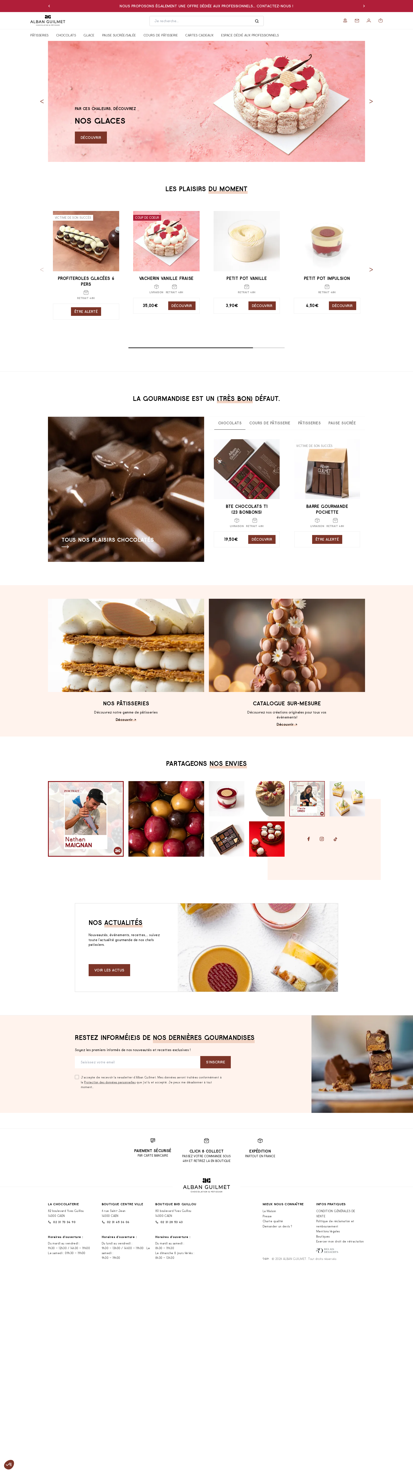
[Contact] (357, 20)
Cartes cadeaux (199, 35)
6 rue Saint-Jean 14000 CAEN (114, 1213)
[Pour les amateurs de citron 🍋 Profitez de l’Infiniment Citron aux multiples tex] (347, 799)
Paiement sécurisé (152, 1150)
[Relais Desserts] (327, 1250)
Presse (267, 1216)
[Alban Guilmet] (57, 20)
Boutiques (323, 1236)
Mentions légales (328, 1231)
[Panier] (381, 21)
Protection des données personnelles (110, 1082)
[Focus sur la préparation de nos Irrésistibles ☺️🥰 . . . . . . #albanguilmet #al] (166, 819)
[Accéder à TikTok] (335, 839)
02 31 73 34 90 (64, 1222)
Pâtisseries (39, 35)
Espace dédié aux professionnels (250, 35)
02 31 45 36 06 (118, 1222)
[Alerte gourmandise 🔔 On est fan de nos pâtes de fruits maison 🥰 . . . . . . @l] (226, 839)
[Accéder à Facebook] (308, 839)
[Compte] (369, 21)
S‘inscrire (215, 1062)
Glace (89, 35)
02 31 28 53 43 (171, 1222)
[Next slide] (371, 101)
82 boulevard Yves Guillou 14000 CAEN (66, 1213)
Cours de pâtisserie (161, 35)
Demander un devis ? (277, 1226)
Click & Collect (207, 1151)
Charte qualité (273, 1221)
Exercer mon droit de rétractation (340, 1241)
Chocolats (66, 35)
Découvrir (91, 137)
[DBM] (266, 1258)
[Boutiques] (345, 21)
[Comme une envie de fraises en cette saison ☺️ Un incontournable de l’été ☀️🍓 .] (267, 839)
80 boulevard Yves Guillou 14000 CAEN (173, 1213)
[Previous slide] (42, 101)
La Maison (269, 1211)
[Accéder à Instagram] (322, 839)
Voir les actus (109, 970)
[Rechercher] (257, 21)
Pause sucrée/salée (119, 35)
